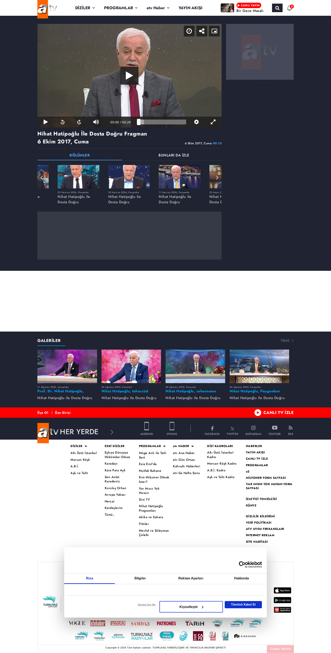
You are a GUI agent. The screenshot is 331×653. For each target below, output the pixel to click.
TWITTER (232, 433)
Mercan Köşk (80, 460)
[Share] (201, 31)
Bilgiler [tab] (140, 578)
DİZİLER (83, 8)
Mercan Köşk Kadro (222, 463)
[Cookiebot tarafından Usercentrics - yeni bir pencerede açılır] (242, 564)
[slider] (162, 122)
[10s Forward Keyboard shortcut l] (79, 122)
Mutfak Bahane (150, 471)
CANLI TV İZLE (278, 413)
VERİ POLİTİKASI (259, 523)
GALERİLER (49, 340)
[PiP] (214, 31)
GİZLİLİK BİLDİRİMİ (260, 516)
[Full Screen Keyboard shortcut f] (213, 122)
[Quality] (196, 122)
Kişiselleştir (188, 607)
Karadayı (111, 463)
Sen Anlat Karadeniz (112, 479)
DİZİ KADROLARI (220, 446)
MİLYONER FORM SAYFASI (266, 478)
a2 (248, 472)
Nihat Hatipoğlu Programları (151, 508)
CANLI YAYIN (280, 649)
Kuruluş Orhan (116, 488)
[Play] (129, 76)
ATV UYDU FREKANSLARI (265, 529)
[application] (129, 75)
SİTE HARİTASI (257, 542)
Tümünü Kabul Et (243, 604)
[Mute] (96, 122)
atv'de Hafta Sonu (186, 473)
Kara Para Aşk (115, 470)
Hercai (110, 501)
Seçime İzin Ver (147, 604)
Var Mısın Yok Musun (149, 490)
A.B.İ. (74, 466)
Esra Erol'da (148, 464)
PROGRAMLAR (118, 8)
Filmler (144, 524)
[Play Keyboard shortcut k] (45, 122)
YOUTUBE (274, 433)
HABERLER (254, 446)
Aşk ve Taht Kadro (221, 477)
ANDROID (146, 433)
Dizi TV (144, 499)
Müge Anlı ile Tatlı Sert (153, 455)
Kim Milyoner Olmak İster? (154, 479)
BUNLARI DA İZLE (174, 156)
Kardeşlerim (114, 508)
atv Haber (156, 8)
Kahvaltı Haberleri (186, 466)
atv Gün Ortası (184, 460)
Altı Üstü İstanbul (83, 453)
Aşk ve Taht (79, 473)
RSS (290, 433)
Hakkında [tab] (241, 578)
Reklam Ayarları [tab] (190, 578)
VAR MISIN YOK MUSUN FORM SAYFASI (269, 486)
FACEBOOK (212, 433)
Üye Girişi (62, 412)
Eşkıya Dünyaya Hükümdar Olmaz (117, 454)
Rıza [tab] (89, 578)
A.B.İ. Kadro (216, 470)
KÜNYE (251, 506)
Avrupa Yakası (115, 495)
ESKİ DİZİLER (115, 446)
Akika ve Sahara (151, 517)
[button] (41, 177)
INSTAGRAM (253, 433)
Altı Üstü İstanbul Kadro (220, 454)
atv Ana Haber (184, 453)
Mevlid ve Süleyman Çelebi (154, 533)
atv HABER (181, 446)
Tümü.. (110, 515)
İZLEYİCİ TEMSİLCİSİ (261, 499)
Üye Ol (42, 412)
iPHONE (171, 433)
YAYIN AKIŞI (190, 8)
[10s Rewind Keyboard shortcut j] (62, 122)
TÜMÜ (285, 340)
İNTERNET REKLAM (260, 535)
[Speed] (189, 31)
